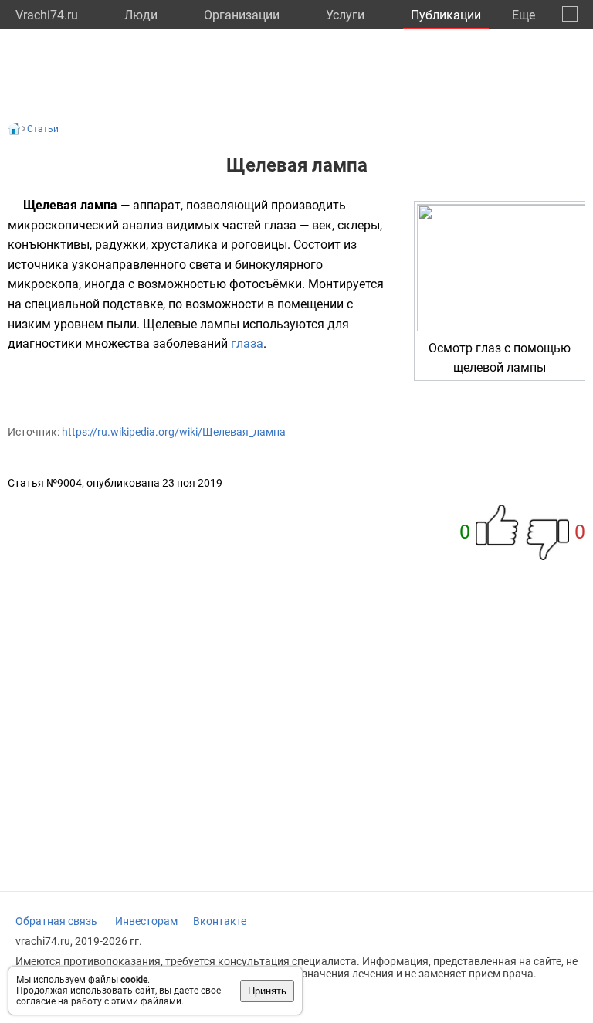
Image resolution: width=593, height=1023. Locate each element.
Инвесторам (146, 921)
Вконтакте (219, 921)
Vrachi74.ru (46, 15)
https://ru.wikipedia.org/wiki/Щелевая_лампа (174, 432)
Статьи (43, 129)
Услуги (345, 15)
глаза (247, 343)
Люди (141, 15)
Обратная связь (56, 921)
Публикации (446, 15)
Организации (242, 15)
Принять (267, 991)
